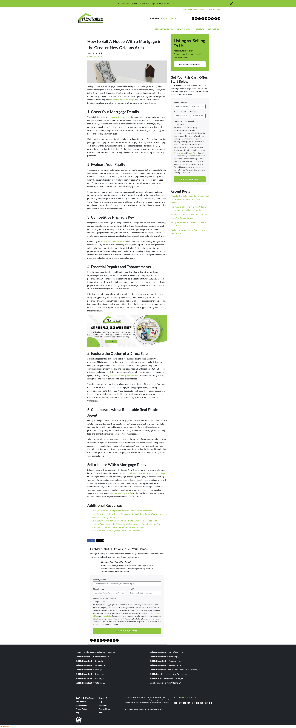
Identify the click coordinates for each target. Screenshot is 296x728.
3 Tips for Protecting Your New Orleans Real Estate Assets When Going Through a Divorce (190, 199)
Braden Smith (96, 56)
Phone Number (99, 589)
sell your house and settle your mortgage (147, 473)
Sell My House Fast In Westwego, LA (165, 665)
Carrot (161, 709)
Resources (103, 705)
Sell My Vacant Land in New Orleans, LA (166, 678)
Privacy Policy (106, 616)
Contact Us (213, 29)
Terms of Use (179, 153)
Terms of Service (105, 709)
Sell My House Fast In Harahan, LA (90, 665)
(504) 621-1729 (167, 18)
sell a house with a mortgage (121, 99)
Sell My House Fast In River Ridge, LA (165, 656)
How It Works (184, 29)
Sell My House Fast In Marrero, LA (90, 678)
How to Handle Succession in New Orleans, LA (95, 652)
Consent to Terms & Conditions (105, 598)
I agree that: (100, 601)
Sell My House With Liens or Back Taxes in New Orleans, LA (175, 669)
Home (101, 712)
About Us (210, 10)
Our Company (81, 705)
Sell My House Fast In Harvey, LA (89, 669)
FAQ (218, 10)
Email (131, 589)
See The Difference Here (189, 64)
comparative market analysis (111, 241)
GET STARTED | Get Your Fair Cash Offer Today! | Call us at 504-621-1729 (146, 3)
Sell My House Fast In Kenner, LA (89, 674)
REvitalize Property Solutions (122, 375)
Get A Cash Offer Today (193, 10)
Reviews (200, 29)
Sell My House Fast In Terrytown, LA (165, 661)
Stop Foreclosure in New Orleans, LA (165, 682)
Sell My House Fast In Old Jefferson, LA (166, 652)
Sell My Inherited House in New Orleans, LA (168, 674)
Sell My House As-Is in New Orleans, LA (92, 656)
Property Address (100, 579)
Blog (77, 712)
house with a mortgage (121, 117)
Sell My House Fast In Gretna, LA (89, 661)
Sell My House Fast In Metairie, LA (90, 682)
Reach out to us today (123, 493)
